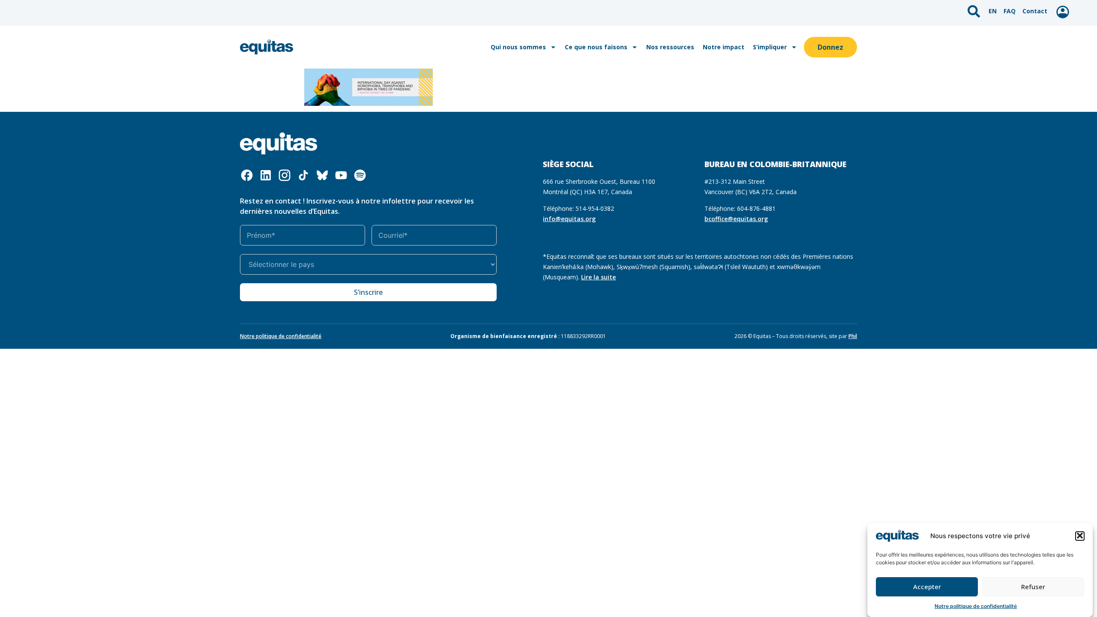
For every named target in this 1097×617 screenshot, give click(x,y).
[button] (1080, 535)
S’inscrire (368, 292)
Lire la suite (598, 277)
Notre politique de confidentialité (976, 606)
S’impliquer (770, 47)
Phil (852, 336)
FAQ (1010, 11)
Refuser (1033, 586)
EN (993, 11)
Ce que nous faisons (596, 47)
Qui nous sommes (518, 47)
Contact (1034, 11)
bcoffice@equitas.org (736, 219)
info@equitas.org (569, 219)
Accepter (927, 586)
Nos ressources (670, 47)
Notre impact (723, 47)
